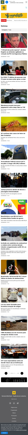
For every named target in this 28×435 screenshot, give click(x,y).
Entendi (4, 432)
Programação (14, 410)
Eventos (14, 418)
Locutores (14, 421)
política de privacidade (21, 430)
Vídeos (14, 412)
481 (18, 373)
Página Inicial (14, 407)
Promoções (14, 415)
